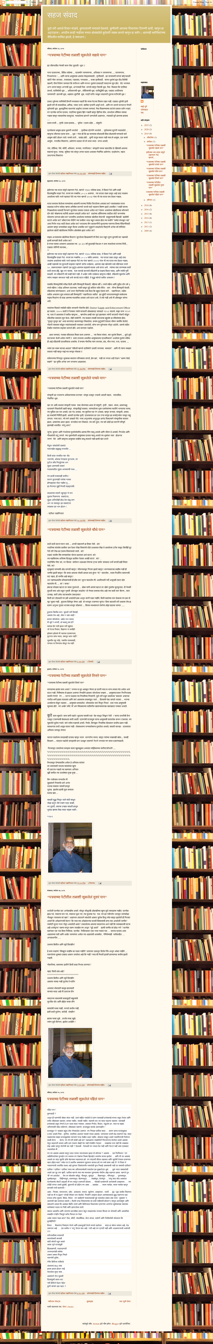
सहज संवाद (62, 15)
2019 (146, 133)
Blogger (115, 1323)
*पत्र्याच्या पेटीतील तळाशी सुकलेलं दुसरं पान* (77, 896)
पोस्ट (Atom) (68, 1306)
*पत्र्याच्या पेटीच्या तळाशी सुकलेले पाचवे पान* (76, 377)
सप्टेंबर (150, 141)
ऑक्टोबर (150, 137)
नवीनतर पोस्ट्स (54, 1301)
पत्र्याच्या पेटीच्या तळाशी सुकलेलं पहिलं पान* (76, 1098)
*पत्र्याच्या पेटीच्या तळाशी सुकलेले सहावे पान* (77, 54)
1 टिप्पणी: (90, 661)
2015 (146, 213)
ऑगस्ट (150, 199)
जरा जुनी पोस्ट (125, 1301)
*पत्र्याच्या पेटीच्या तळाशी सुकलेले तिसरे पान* (77, 675)
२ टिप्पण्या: (92, 883)
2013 (146, 222)
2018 (146, 205)
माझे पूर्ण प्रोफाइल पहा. (144, 109)
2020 (146, 129)
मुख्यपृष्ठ (90, 1301)
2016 (146, 209)
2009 (146, 230)
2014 (146, 217)
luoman (96, 1323)
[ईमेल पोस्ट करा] (110, 173)
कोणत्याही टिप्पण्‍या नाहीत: (97, 173)
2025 (146, 125)
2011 (146, 226)
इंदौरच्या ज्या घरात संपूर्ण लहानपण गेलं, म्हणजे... (155, 155)
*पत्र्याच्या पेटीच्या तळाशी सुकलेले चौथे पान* (76, 529)
